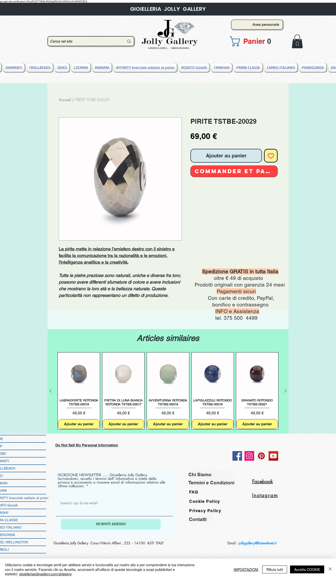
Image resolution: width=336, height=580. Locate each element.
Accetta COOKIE (307, 569)
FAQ (193, 492)
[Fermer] (330, 569)
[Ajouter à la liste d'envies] (271, 156)
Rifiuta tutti (274, 569)
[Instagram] (249, 456)
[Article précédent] (50, 391)
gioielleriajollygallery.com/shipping (45, 573)
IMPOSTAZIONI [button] (246, 569)
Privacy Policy (205, 510)
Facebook (262, 481)
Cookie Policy (204, 501)
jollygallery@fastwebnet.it (257, 543)
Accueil (65, 99)
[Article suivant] (286, 391)
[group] (168, 391)
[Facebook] (237, 456)
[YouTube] (273, 456)
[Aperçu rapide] (79, 373)
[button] (255, 41)
